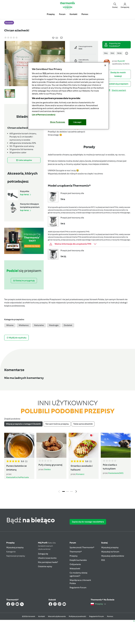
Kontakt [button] (73, 14)
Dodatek (68, 325)
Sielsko (47, 469)
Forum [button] (62, 14)
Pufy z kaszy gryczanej (50, 464)
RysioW (121, 61)
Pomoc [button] (84, 14)
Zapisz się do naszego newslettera (88, 521)
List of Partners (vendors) (44, 115)
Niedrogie (54, 325)
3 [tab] (71, 491)
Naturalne (39, 325)
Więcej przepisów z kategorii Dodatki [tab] (23, 424)
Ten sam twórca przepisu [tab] (57, 424)
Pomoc (110, 616)
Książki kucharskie (78, 560)
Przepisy (10, 542)
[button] (114, 5)
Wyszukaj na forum (110, 551)
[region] (68, 95)
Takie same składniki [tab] (83, 424)
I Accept (77, 122)
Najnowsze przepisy (15, 556)
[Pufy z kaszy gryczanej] (51, 445)
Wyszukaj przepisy (15, 547)
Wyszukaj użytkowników (112, 556)
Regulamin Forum (78, 587)
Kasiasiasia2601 (116, 473)
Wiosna (9, 325)
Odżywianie (75, 564)
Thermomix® (76, 551)
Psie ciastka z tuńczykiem (110, 466)
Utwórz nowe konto (47, 558)
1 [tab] (63, 491)
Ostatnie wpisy (45, 566)
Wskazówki (75, 568)
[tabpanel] (67, 463)
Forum (73, 542)
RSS (103, 560)
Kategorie (11, 551)
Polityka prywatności (77, 616)
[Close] (105, 65)
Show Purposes (57, 122)
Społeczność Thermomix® (82, 547)
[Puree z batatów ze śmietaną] (19, 445)
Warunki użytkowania (57, 616)
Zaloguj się (43, 554)
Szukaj (104, 542)
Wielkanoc (24, 325)
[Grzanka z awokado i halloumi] (84, 445)
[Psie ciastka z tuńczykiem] (116, 445)
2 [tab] (67, 491)
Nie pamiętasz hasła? (48, 562)
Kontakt (41, 616)
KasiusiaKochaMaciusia (17, 477)
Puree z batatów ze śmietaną (16, 467)
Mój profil (47, 545)
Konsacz (80, 474)
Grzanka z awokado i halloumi (82, 467)
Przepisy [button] (51, 14)
